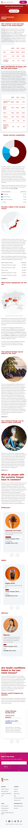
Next (17, 555)
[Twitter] (15, 821)
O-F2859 (13, 335)
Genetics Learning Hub (19, 798)
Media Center (17, 793)
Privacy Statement (5, 808)
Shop (23, 2)
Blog (15, 795)
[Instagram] (12, 821)
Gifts (2, 795)
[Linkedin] (18, 821)
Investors (16, 789)
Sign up (6, 766)
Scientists (16, 808)
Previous (11, 555)
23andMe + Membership (6, 793)
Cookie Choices (4, 810)
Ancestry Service (4, 791)
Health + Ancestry (5, 789)
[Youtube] (9, 821)
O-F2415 (12, 329)
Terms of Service (4, 806)
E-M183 (6, 335)
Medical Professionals (18, 806)
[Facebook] (6, 821)
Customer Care (17, 800)
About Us (16, 791)
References (4, 416)
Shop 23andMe (14, 11)
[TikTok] (21, 821)
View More (3, 278)
